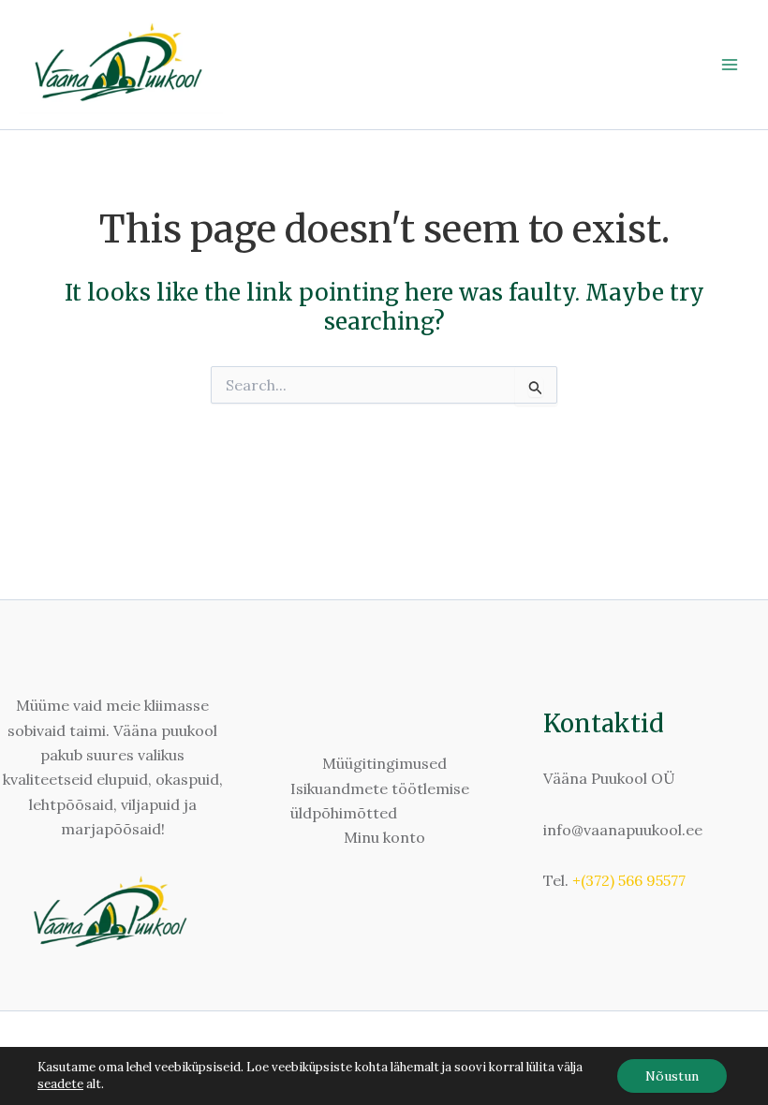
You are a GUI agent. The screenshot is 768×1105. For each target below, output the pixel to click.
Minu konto (384, 837)
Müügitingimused (384, 763)
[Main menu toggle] (729, 64)
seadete (60, 1084)
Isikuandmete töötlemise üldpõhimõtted (379, 800)
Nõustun (672, 1076)
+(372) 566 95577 (629, 880)
